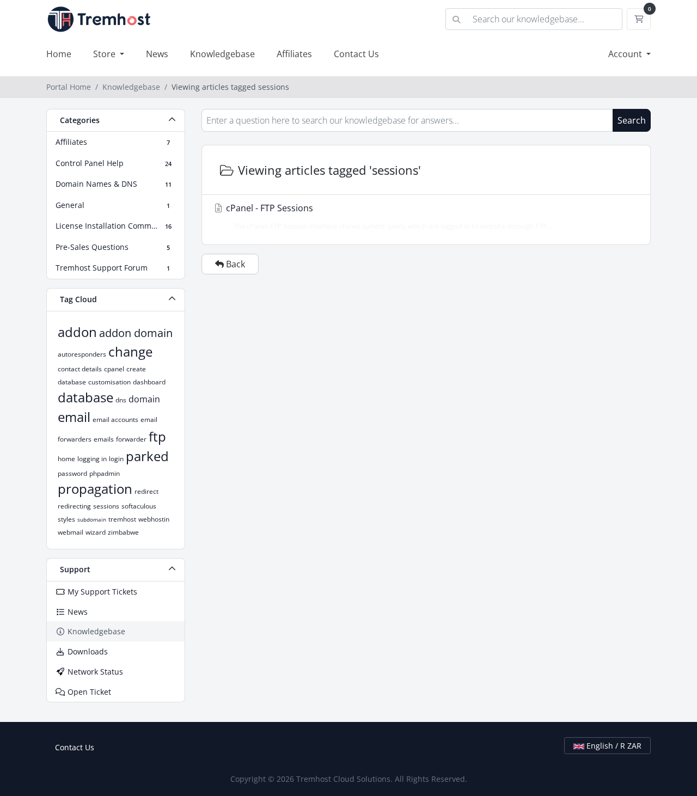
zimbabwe (123, 532)
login (116, 458)
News (157, 54)
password (72, 473)
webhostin (153, 519)
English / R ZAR (612, 745)
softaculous (138, 506)
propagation (95, 489)
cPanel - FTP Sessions (389, 216)
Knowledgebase (222, 54)
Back (234, 264)
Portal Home (68, 87)
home (66, 458)
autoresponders (82, 354)
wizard (95, 532)
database (85, 397)
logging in (92, 458)
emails (104, 439)
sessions (106, 506)
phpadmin (104, 473)
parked (147, 456)
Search (631, 120)
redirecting (74, 506)
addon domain (136, 333)
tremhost (122, 519)
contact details (80, 368)
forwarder (131, 439)
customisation (109, 382)
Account (626, 54)
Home (58, 54)
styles (66, 519)
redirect (146, 491)
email (74, 417)
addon (77, 332)
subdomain (91, 519)
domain (144, 399)
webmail (70, 532)
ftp (157, 436)
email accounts (115, 419)
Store (105, 54)
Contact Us (356, 54)
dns (120, 400)
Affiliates (294, 54)
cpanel (114, 368)
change (130, 351)
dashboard (149, 382)
